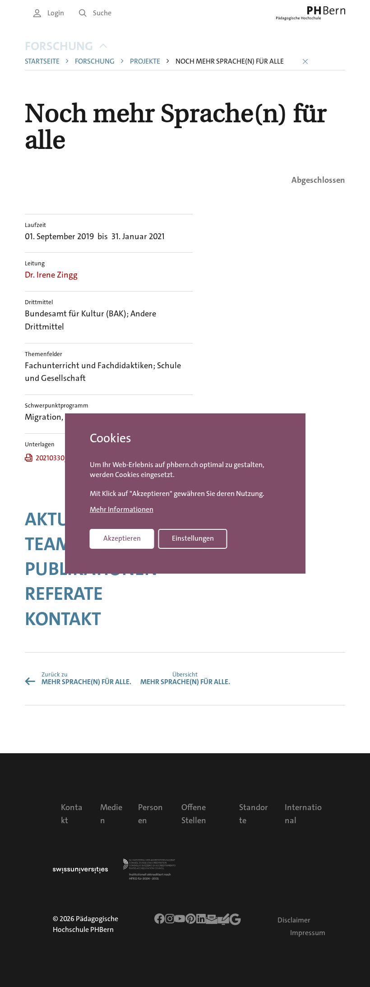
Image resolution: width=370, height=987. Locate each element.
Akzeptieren (122, 538)
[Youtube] (180, 918)
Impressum (307, 932)
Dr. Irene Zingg (51, 274)
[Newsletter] (211, 919)
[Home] (310, 13)
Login (55, 13)
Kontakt (63, 619)
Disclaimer (294, 920)
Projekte (145, 61)
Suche (102, 13)
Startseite (42, 61)
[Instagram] (170, 918)
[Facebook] (159, 918)
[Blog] (223, 919)
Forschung (59, 46)
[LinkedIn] (201, 918)
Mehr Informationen (121, 509)
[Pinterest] (190, 918)
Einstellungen (193, 538)
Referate (64, 593)
